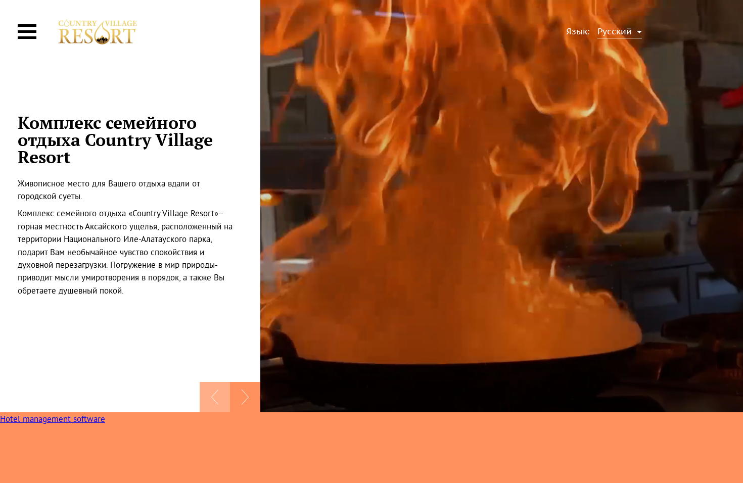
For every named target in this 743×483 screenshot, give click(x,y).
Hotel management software (52, 418)
